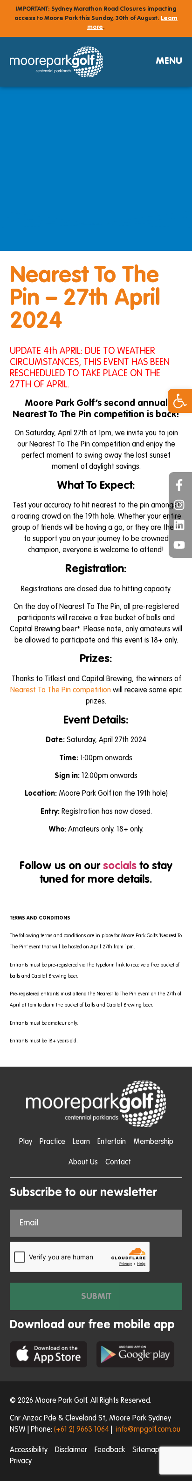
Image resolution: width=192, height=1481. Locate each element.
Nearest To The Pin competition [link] (60, 690)
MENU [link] (169, 61)
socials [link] (120, 866)
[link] (180, 401)
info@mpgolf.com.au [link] (148, 1430)
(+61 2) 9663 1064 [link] (81, 1430)
